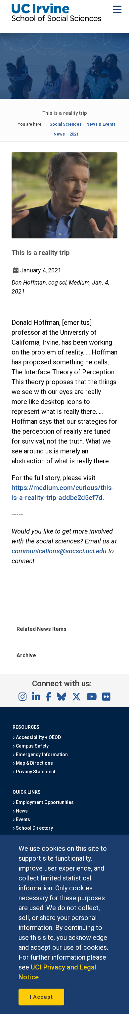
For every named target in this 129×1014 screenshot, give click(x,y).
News (59, 134)
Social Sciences (66, 124)
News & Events (100, 124)
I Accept (41, 997)
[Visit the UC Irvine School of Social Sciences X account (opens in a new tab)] (76, 697)
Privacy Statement (35, 771)
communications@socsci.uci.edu (59, 551)
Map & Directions (34, 763)
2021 (74, 134)
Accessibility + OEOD (38, 737)
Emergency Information (41, 754)
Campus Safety (31, 746)
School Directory (34, 828)
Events (22, 819)
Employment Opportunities (44, 802)
